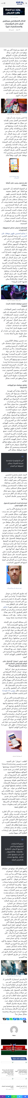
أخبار (11, 17)
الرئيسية (15, 17)
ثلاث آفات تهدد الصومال (21, 1086)
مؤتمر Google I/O (8, 691)
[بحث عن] (26, 3)
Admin (17, 29)
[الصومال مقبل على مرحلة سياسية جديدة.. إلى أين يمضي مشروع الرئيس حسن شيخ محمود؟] (7, 1065)
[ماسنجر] (14, 1019)
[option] (14, 1047)
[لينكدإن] (17, 1019)
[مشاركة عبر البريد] (4, 1019)
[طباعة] (24, 1021)
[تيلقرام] (7, 1019)
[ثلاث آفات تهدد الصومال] (21, 1081)
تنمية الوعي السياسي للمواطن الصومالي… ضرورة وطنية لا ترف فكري (21, 1071)
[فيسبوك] (24, 1019)
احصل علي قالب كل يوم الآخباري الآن (14, 588)
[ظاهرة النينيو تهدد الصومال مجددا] (7, 1081)
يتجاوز (5, 607)
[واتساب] (10, 1019)
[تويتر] (20, 1019)
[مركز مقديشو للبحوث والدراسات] (20, 3)
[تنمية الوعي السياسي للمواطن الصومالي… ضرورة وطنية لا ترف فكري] (21, 1065)
